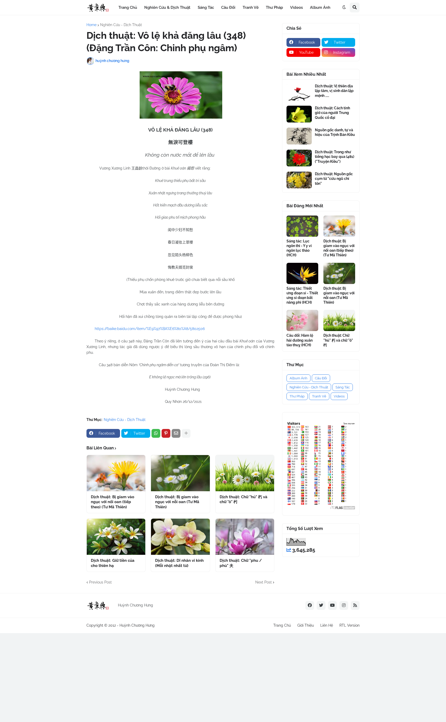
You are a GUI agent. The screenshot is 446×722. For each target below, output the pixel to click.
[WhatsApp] (156, 433)
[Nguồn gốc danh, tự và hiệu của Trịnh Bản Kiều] (299, 136)
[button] (344, 7)
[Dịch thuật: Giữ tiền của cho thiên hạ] (116, 537)
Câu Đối (321, 378)
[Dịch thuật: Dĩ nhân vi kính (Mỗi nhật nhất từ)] (180, 537)
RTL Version (349, 625)
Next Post (263, 582)
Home (91, 25)
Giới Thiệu (305, 625)
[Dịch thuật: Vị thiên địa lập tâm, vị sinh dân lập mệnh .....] (299, 92)
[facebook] (309, 605)
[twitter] (321, 605)
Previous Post (100, 582)
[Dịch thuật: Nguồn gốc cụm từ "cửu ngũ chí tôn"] (299, 180)
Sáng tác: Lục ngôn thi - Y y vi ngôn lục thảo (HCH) (299, 248)
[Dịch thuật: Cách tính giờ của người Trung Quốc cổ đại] (299, 114)
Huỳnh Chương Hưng (137, 625)
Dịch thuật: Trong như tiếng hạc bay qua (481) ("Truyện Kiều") (334, 156)
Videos (339, 396)
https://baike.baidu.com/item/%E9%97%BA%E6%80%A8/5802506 (150, 329)
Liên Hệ (326, 625)
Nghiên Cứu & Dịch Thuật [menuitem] (167, 7)
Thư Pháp (297, 396)
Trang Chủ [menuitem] (127, 7)
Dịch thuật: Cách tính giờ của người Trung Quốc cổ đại (332, 112)
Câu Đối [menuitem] (228, 7)
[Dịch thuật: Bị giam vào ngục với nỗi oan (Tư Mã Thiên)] (180, 473)
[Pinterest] (166, 433)
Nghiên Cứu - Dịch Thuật (121, 25)
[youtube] (332, 605)
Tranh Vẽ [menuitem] (251, 7)
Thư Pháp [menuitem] (274, 7)
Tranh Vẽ (319, 396)
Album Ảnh (298, 378)
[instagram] (343, 605)
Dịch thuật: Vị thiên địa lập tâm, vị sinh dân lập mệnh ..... (334, 90)
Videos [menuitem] (296, 7)
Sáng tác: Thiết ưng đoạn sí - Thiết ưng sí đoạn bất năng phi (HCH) (302, 295)
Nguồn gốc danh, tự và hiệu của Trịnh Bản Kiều (335, 132)
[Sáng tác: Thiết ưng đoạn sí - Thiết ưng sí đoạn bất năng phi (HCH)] (302, 273)
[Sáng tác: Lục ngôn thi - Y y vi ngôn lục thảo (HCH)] (302, 226)
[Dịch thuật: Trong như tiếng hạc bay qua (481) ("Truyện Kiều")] (299, 158)
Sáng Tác (343, 387)
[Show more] (186, 433)
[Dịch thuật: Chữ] (245, 473)
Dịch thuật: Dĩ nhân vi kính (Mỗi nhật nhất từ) (179, 563)
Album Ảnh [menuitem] (320, 7)
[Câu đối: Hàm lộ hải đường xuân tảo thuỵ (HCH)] (302, 320)
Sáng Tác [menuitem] (206, 7)
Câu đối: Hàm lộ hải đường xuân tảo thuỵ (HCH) (299, 340)
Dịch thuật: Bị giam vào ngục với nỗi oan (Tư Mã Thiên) (177, 502)
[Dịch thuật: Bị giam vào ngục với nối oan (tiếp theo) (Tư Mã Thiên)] (116, 473)
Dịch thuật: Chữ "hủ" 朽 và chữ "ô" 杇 (243, 499)
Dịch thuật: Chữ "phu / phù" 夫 (241, 563)
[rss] (355, 605)
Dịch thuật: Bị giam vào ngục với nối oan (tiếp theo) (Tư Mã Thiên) (112, 502)
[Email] (176, 433)
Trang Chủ (282, 625)
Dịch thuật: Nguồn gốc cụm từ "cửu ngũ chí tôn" (334, 178)
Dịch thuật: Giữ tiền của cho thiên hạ (112, 563)
